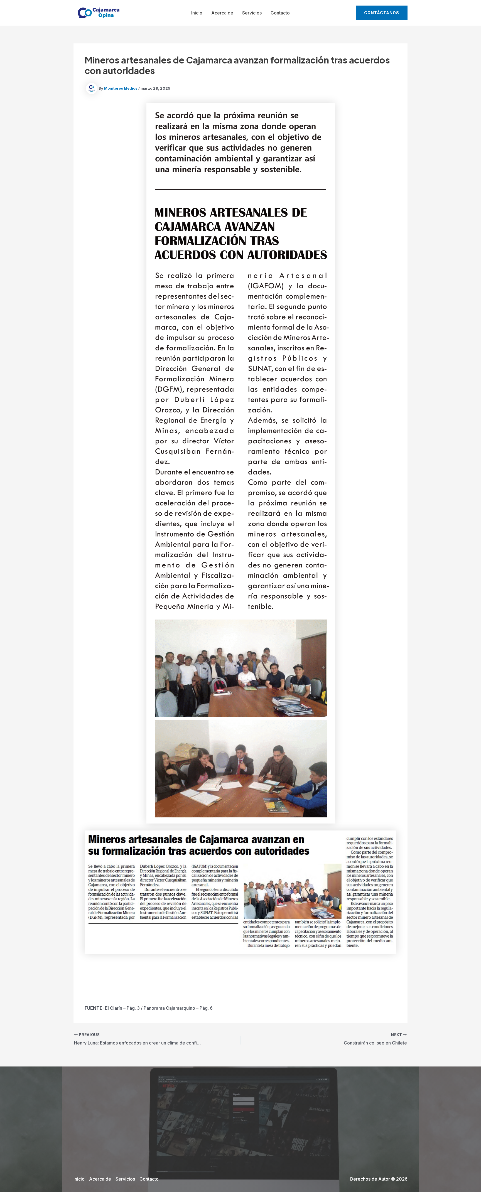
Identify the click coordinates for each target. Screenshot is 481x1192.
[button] (382, 13)
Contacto (280, 13)
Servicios (252, 13)
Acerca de (222, 13)
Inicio (196, 13)
